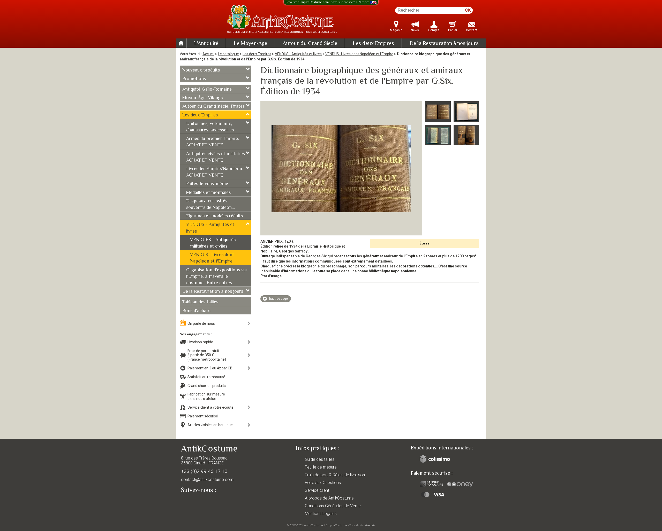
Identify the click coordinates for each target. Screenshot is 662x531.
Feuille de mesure (321, 467)
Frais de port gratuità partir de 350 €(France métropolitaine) (206, 355)
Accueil (208, 54)
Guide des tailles (319, 459)
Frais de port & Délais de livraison (335, 474)
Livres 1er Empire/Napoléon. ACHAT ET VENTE (214, 172)
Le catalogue (228, 54)
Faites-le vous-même (207, 184)
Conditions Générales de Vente (333, 505)
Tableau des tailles (200, 302)
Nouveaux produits (201, 70)
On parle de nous (201, 323)
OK (468, 10)
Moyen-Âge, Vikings (202, 98)
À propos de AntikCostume (329, 498)
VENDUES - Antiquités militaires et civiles (213, 243)
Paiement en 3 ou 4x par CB (209, 368)
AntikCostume (313, 525)
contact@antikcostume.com (207, 479)
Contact (471, 30)
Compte (433, 30)
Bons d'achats (196, 311)
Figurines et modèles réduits (214, 216)
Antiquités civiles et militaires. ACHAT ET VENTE (216, 157)
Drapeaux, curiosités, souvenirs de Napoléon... (210, 204)
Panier (452, 30)
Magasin (396, 30)
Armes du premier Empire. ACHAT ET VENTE (212, 142)
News (415, 30)
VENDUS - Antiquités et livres (298, 54)
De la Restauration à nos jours (444, 43)
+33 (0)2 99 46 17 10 (204, 471)
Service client (317, 490)
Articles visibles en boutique (210, 425)
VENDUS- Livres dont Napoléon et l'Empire (359, 54)
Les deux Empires (373, 43)
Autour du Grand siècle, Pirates (213, 106)
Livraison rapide (200, 342)
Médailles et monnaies (208, 192)
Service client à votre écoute (210, 407)
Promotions (194, 79)
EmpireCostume (336, 525)
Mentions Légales (321, 513)
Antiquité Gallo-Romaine (207, 89)
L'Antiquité (206, 43)
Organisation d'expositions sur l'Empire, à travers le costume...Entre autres (216, 277)
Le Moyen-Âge (250, 43)
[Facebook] (194, 502)
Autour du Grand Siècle (310, 43)
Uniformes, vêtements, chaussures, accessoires (210, 127)
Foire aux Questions (323, 482)
